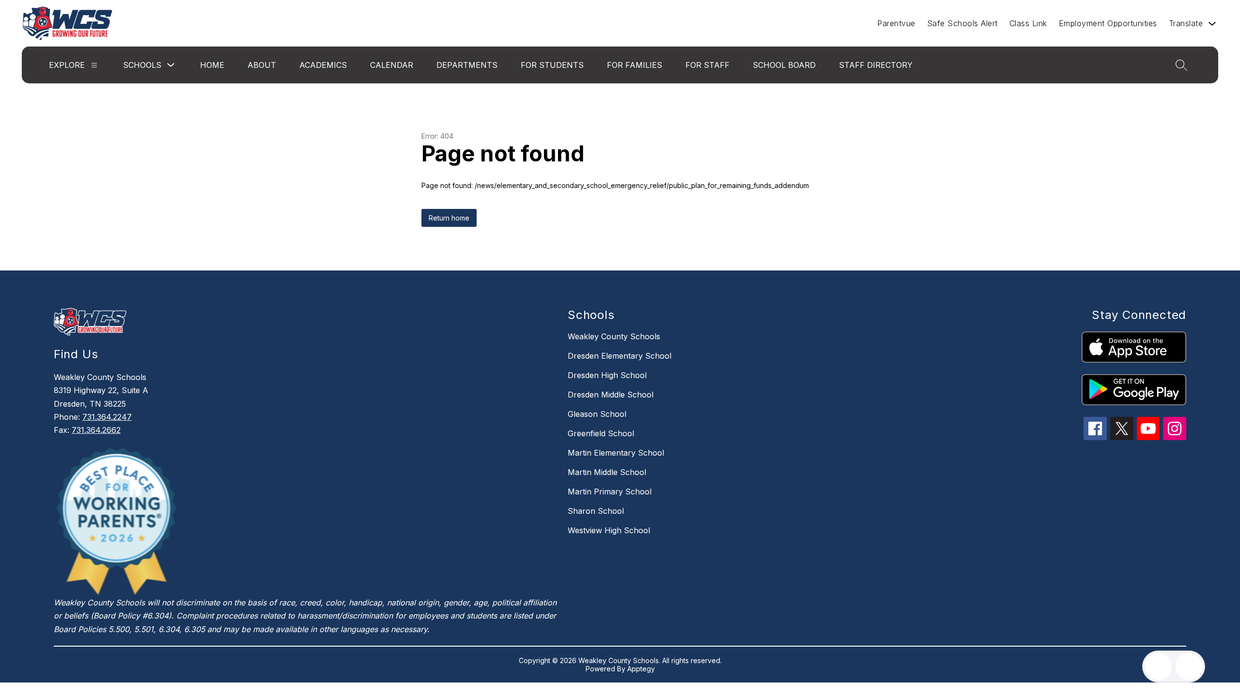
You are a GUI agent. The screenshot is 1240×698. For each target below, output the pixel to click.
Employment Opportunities (1108, 23)
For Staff (707, 65)
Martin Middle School (607, 472)
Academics (323, 65)
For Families (634, 65)
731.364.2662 (96, 430)
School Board (784, 65)
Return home (449, 218)
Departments (466, 65)
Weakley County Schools (614, 336)
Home (212, 65)
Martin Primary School (609, 491)
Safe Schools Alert (962, 23)
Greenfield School (601, 433)
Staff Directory (876, 65)
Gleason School (597, 414)
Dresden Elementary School (619, 356)
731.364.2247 (107, 417)
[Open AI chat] (1189, 666)
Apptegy (641, 669)
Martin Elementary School (616, 453)
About (262, 65)
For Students (552, 65)
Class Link (1028, 23)
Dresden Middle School (610, 394)
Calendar (391, 65)
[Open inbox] (1158, 666)
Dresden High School (607, 375)
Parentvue (896, 23)
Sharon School (596, 511)
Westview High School (609, 530)
